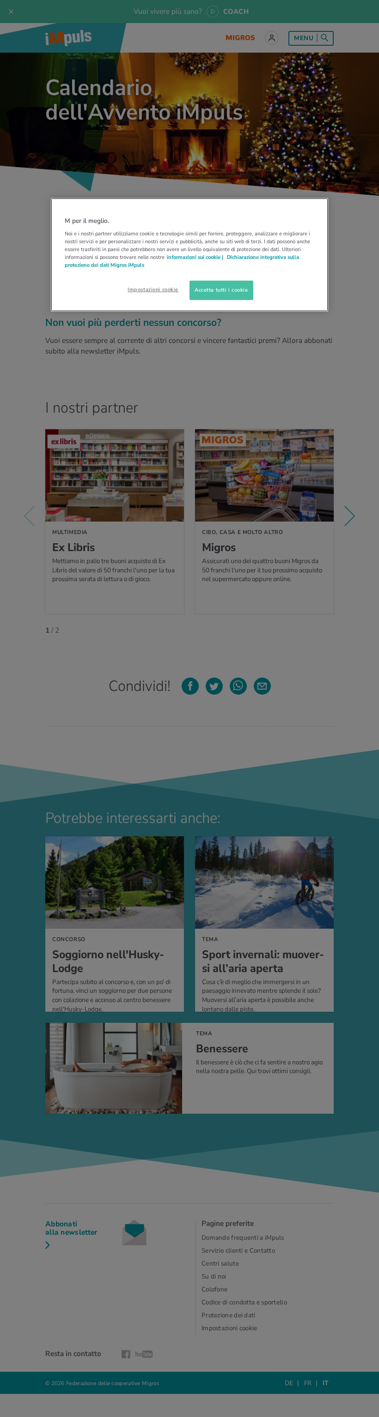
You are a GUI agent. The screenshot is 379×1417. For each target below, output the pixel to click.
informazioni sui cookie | (196, 257)
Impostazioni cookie (153, 289)
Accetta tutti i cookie (221, 290)
